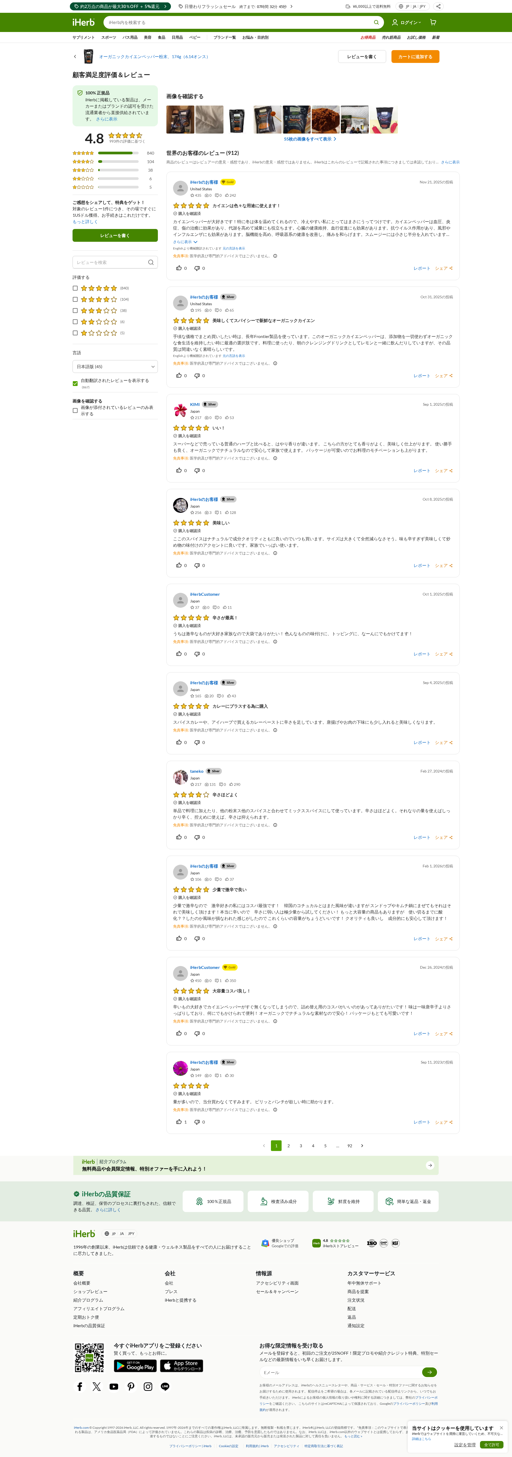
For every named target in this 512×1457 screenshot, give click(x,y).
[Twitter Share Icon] (97, 1386)
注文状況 (356, 1299)
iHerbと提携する (181, 1299)
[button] (438, 6)
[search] (151, 262)
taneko (196, 771)
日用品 (177, 37)
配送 (351, 1308)
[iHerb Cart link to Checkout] (433, 22)
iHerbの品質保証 (89, 1325)
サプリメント (84, 37)
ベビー (195, 37)
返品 (351, 1316)
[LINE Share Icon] (165, 1386)
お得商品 (368, 37)
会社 (169, 1282)
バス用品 (130, 37)
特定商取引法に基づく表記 (324, 1446)
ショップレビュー (90, 1291)
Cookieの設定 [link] (228, 1446)
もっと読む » (353, 1436)
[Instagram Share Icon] (148, 1386)
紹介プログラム (88, 1299)
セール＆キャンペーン (277, 1291)
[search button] (376, 22)
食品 (161, 37)
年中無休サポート (364, 1282)
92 (349, 1145)
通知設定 (356, 1325)
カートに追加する (415, 56)
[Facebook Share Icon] (79, 1386)
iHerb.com (81, 1428)
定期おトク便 (86, 1316)
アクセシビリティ (287, 1446)
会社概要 (81, 1282)
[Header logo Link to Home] (84, 22)
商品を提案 (358, 1291)
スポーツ (108, 37)
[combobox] (115, 366)
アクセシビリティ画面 (277, 1282)
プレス (171, 1291)
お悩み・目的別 (255, 37)
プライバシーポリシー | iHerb (190, 1446)
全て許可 (491, 1444)
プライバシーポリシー (409, 1404)
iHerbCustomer (205, 594)
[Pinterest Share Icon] (131, 1386)
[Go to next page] (362, 1145)
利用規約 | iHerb (257, 1446)
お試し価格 (416, 37)
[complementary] (228, 1446)
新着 (435, 37)
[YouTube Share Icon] (114, 1386)
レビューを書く (362, 56)
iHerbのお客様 (204, 181)
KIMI (195, 404)
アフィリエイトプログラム (99, 1308)
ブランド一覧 (225, 37)
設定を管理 (465, 1445)
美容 (147, 37)
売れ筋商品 (391, 37)
